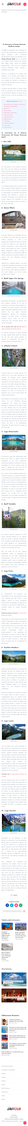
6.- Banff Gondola (7, 119)
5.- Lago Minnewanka (7, 117)
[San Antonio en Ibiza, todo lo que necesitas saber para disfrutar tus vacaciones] (5, 1029)
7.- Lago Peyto (6, 121)
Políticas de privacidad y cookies (14, 1119)
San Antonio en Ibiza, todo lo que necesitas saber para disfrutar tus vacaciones (17, 1029)
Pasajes (4, 1081)
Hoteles (4, 1073)
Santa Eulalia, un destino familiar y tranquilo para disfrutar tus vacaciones (17, 1045)
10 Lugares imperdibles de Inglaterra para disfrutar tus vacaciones (6, 935)
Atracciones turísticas (7, 1066)
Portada (4, 10)
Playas (3, 1084)
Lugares (15, 895)
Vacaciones (5, 1092)
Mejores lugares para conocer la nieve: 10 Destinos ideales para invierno (6, 956)
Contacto (14, 1115)
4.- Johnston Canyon (7, 115)
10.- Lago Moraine (7, 127)
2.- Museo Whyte (6, 110)
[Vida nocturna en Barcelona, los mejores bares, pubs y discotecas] (5, 1038)
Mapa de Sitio (14, 1117)
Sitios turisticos (6, 1088)
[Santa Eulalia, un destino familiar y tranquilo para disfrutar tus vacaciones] (5, 1046)
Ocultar (19, 101)
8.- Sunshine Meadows (8, 123)
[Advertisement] (14, 29)
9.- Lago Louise (6, 125)
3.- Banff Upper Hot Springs (9, 112)
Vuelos (3, 1099)
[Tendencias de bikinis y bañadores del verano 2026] (5, 1022)
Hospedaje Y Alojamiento (8, 1070)
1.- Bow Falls (5, 108)
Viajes (3, 1095)
